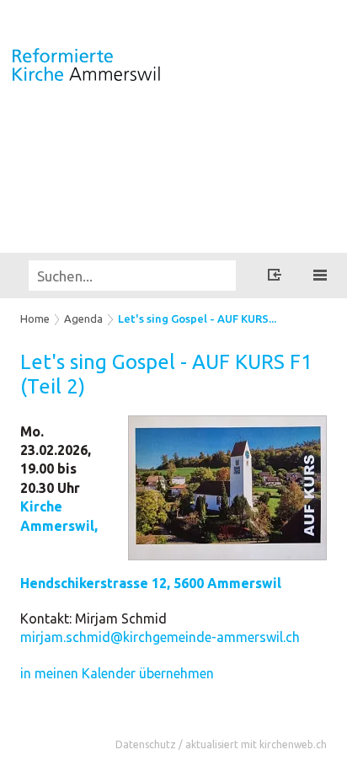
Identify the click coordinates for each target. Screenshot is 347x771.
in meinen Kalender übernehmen (117, 673)
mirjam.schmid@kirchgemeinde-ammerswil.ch (160, 637)
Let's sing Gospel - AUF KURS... (197, 318)
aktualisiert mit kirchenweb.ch (256, 744)
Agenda (83, 318)
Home (35, 318)
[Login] (274, 277)
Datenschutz (145, 744)
